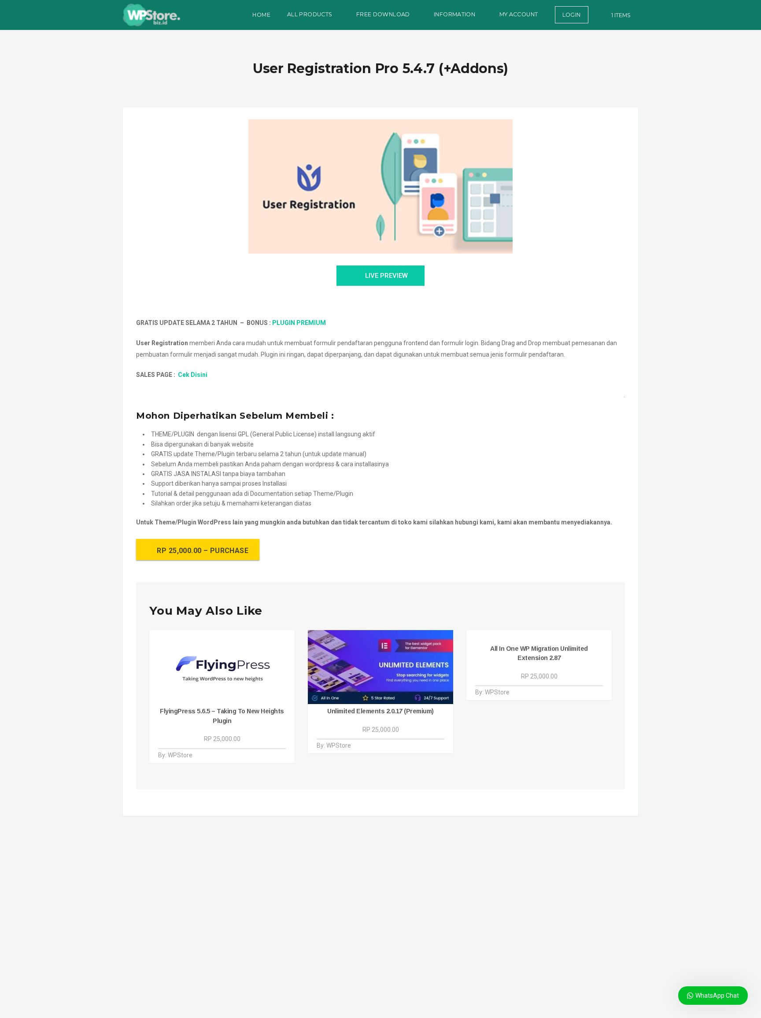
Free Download (383, 14)
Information (454, 14)
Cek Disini (192, 374)
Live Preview (386, 276)
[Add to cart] (282, 755)
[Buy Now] (273, 755)
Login (571, 14)
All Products (309, 14)
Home (261, 14)
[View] (263, 755)
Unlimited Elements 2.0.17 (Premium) (380, 711)
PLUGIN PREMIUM (299, 322)
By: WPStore (175, 755)
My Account (518, 14)
